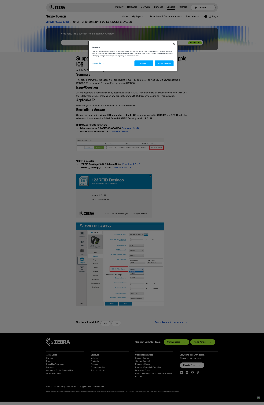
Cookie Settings (98, 63)
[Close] (174, 44)
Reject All (144, 63)
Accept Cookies (164, 63)
